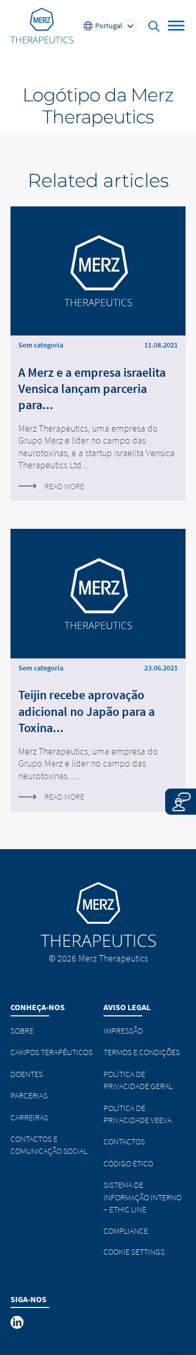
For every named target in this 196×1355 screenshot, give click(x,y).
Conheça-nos (37, 1007)
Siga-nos (28, 1299)
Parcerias (29, 1095)
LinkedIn (17, 1322)
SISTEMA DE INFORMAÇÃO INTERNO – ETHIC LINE (142, 1196)
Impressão (123, 1030)
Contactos (124, 1141)
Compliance (125, 1230)
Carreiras (29, 1117)
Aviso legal (127, 1007)
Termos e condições (141, 1052)
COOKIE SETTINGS (134, 1251)
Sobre (21, 1030)
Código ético (128, 1163)
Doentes (26, 1074)
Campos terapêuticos (51, 1052)
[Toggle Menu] (176, 25)
